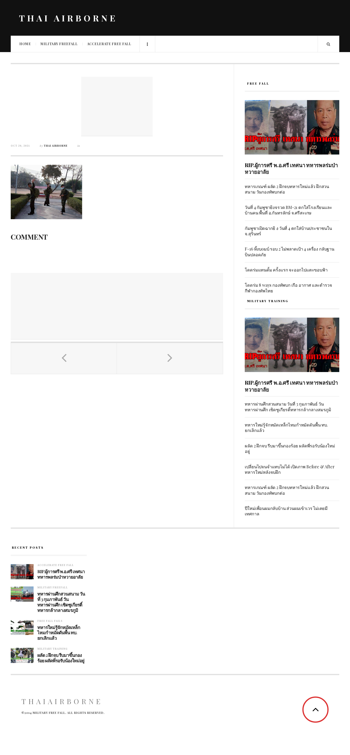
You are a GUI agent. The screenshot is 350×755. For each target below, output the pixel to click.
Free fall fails (50, 621)
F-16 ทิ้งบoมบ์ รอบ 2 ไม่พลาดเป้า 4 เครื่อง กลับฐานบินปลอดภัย (289, 251)
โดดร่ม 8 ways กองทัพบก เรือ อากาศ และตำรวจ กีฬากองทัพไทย (288, 287)
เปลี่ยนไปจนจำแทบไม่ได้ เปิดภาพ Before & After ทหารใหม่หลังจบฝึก (289, 469)
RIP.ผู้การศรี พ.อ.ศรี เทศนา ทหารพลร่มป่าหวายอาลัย (291, 168)
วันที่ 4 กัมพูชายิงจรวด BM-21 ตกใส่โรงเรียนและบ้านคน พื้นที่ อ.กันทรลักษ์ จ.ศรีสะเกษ (288, 210)
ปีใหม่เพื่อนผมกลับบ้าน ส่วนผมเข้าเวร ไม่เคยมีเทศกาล (286, 511)
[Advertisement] (117, 106)
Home (25, 44)
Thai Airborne (56, 146)
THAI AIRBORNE (68, 18)
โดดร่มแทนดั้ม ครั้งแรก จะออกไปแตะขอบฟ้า (286, 270)
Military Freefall (59, 44)
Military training (52, 649)
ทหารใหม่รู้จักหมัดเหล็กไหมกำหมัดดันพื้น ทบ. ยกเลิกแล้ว (286, 427)
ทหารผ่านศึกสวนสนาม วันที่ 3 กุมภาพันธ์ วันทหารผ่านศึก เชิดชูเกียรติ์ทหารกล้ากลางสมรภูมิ (288, 406)
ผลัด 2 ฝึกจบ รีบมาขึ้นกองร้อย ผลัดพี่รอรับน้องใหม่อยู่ (290, 448)
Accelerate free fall (109, 44)
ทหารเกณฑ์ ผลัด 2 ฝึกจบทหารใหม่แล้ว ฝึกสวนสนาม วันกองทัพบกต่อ (287, 189)
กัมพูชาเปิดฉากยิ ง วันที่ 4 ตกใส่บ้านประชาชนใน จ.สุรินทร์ (288, 231)
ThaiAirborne (62, 701)
